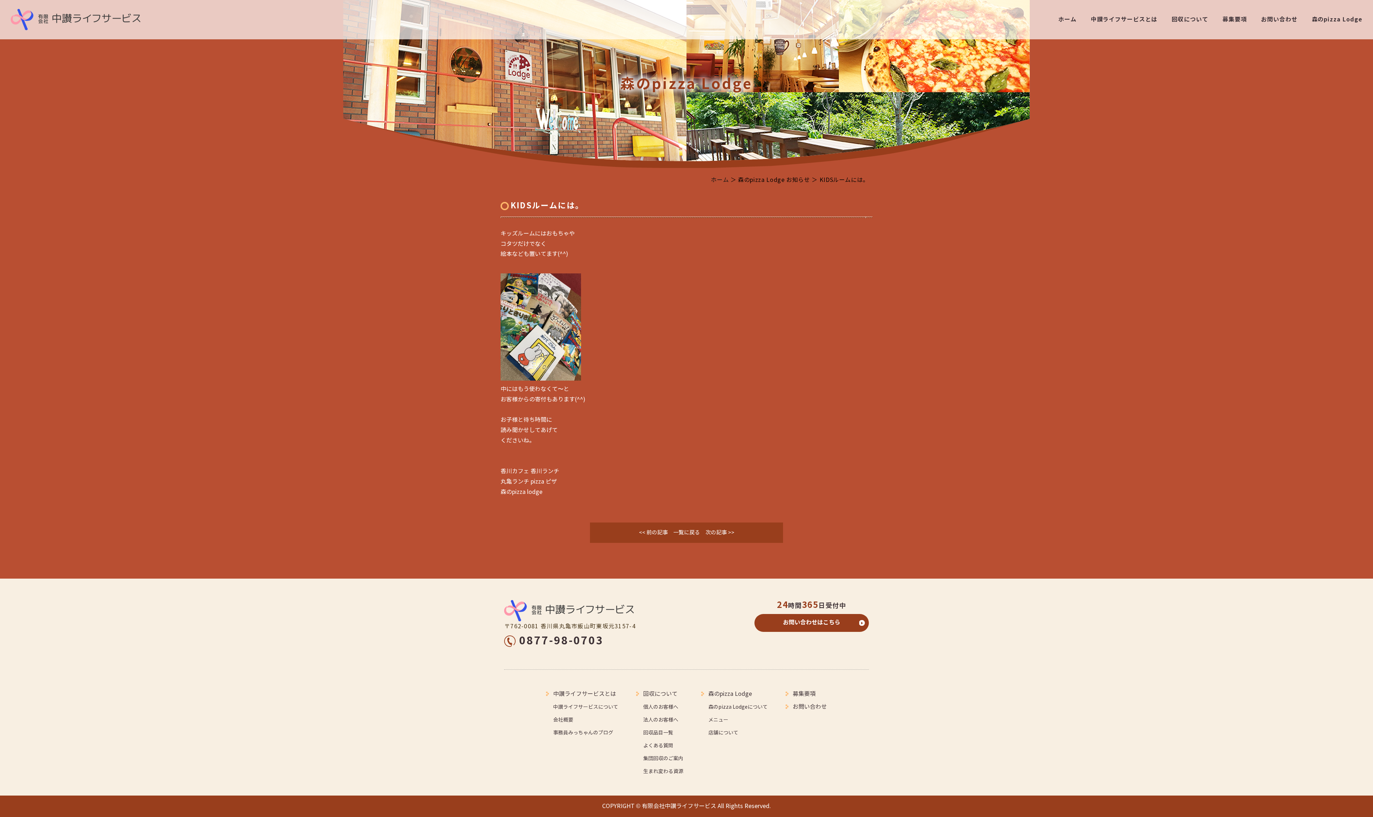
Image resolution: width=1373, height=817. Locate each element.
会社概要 (563, 720)
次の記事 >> (719, 532)
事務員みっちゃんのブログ (583, 733)
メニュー (718, 720)
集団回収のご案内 (663, 759)
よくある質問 (658, 746)
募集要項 (1234, 19)
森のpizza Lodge (1337, 19)
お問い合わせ (1279, 19)
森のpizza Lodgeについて (738, 707)
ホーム (1067, 19)
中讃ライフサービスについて (585, 707)
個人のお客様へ (660, 707)
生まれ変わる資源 (663, 771)
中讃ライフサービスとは (1124, 19)
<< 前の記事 (653, 532)
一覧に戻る (686, 532)
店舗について (723, 733)
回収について (1190, 19)
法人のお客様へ (660, 720)
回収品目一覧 (658, 733)
